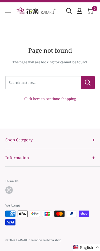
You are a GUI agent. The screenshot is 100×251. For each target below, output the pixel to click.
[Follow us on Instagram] (9, 190)
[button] (86, 247)
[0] (90, 11)
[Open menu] (8, 11)
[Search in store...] (88, 82)
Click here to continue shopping (50, 98)
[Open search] (69, 11)
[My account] (79, 11)
